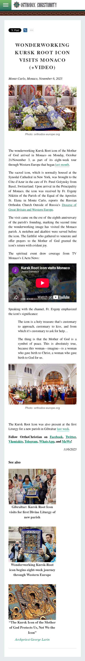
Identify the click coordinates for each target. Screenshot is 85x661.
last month (62, 164)
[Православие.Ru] (35, 5)
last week (63, 428)
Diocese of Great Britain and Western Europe (42, 207)
